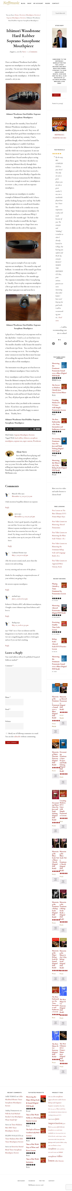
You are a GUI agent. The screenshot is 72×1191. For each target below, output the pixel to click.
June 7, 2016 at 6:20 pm (20, 599)
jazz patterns (54, 1127)
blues (61, 1106)
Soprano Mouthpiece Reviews (24, 435)
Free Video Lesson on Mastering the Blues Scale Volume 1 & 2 (59, 535)
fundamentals (55, 1115)
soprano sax (18, 441)
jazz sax (59, 1127)
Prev (53, 343)
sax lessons (59, 1145)
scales (58, 1149)
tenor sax (55, 1152)
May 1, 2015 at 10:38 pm (20, 555)
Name (7, 697)
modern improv (59, 1136)
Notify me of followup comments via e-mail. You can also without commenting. (21, 735)
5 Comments (33, 52)
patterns (62, 1139)
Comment (9, 666)
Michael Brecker (52, 1136)
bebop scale (51, 1103)
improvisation (51, 1119)
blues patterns (53, 1109)
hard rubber (19, 438)
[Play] (7, 429)
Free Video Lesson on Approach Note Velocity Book (59, 564)
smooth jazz (61, 1149)
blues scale (60, 1109)
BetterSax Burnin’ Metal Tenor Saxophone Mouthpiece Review (14, 1150)
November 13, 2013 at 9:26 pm (25, 517)
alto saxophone (58, 1096)
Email (7, 709)
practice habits (59, 1142)
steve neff (50, 1152)
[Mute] (34, 429)
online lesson (56, 1139)
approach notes (53, 1100)
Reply (7, 507)
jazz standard (57, 1130)
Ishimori (27, 438)
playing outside (52, 1142)
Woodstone (37, 441)
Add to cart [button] (55, 731)
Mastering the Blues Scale (61, 1133)
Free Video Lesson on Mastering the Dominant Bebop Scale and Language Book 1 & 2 (59, 549)
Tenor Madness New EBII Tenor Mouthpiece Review (13, 1128)
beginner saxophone (54, 1106)
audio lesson (62, 1100)
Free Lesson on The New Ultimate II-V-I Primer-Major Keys (59, 513)
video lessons (59, 1161)
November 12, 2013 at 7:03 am (22, 496)
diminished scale (54, 1112)
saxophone (52, 1148)
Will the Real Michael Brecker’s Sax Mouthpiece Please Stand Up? (14, 1117)
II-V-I (60, 1115)
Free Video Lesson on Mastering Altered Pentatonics (59, 524)
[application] (23, 429)
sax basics (54, 1145)
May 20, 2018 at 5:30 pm (20, 625)
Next (65, 343)
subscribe (17, 736)
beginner (58, 1103)
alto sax (50, 1096)
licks (54, 1133)
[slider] (38, 428)
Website (8, 721)
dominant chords (61, 1112)
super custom (27, 441)
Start (58, 339)
